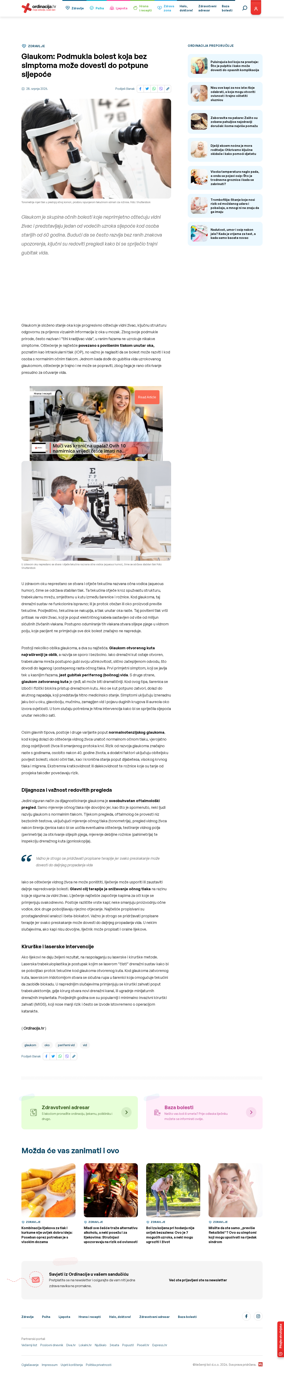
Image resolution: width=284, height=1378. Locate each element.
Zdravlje (78, 8)
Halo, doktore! (120, 1317)
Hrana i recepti (90, 1317)
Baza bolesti (187, 1317)
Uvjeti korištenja (72, 1365)
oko (47, 1045)
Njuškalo (100, 1345)
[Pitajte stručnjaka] (280, 1339)
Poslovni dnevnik (51, 1345)
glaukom (30, 1045)
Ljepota (121, 8)
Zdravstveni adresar (154, 1317)
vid (85, 1045)
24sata (114, 1345)
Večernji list (29, 1345)
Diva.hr (71, 1345)
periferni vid (66, 1045)
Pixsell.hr (143, 1345)
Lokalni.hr (85, 1345)
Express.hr (159, 1345)
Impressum (50, 1365)
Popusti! (128, 1345)
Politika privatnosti (98, 1365)
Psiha (100, 8)
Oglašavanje (30, 1365)
